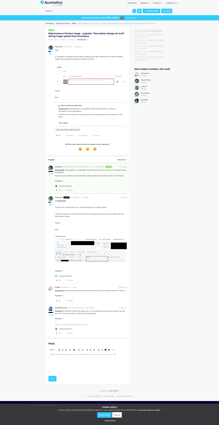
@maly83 (58, 311)
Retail (74, 23)
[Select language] (139, 11)
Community (171, 3)
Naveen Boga (146, 80)
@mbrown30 (63, 109)
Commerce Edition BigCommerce (68, 130)
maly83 (57, 287)
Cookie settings (108, 396)
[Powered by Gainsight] (109, 391)
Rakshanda (145, 73)
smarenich (58, 167)
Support (144, 3)
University (132, 3)
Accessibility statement (124, 396)
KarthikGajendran (61, 308)
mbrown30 (59, 47)
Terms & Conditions (94, 396)
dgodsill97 (144, 100)
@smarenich (61, 201)
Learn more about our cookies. (149, 410)
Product (157, 3)
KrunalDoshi (145, 93)
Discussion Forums (63, 23)
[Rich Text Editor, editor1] (88, 363)
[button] (151, 11)
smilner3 (144, 86)
